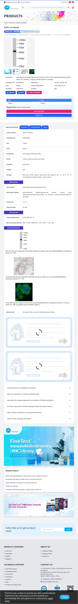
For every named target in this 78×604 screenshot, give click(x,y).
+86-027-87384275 (56, 579)
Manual (11, 92)
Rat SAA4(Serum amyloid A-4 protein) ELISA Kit (22, 483)
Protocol (8, 579)
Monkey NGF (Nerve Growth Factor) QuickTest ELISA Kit (24, 479)
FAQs (7, 582)
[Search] (68, 7)
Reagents (8, 559)
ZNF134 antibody (12, 486)
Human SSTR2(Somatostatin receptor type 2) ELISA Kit (24, 489)
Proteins (8, 556)
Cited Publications (11, 569)
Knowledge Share (11, 571)
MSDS (22, 92)
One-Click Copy (39, 111)
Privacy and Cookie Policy (13, 585)
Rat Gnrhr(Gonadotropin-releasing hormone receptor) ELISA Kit (27, 476)
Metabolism (67, 34)
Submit (68, 529)
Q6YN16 (25, 202)
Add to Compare (35, 92)
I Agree (64, 597)
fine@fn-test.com (52, 582)
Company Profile (47, 551)
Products (12, 23)
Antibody (13, 34)
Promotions (9, 577)
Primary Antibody (22, 34)
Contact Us (39, 115)
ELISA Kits (8, 551)
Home (6, 23)
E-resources (9, 574)
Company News (47, 554)
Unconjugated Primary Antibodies (40, 34)
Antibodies (8, 554)
